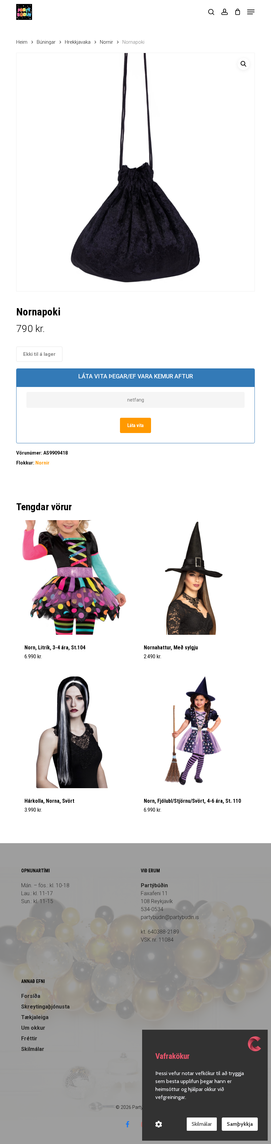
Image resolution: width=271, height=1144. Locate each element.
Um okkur (33, 1028)
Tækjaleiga (35, 1017)
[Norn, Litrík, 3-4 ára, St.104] (73, 577)
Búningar (46, 42)
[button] (250, 12)
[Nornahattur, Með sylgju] (193, 577)
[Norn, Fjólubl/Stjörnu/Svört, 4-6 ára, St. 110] (193, 730)
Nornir (106, 42)
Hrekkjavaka (78, 42)
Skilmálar (32, 1049)
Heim (21, 42)
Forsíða (30, 996)
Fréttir (29, 1038)
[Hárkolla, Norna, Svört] (73, 730)
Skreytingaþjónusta (45, 1007)
